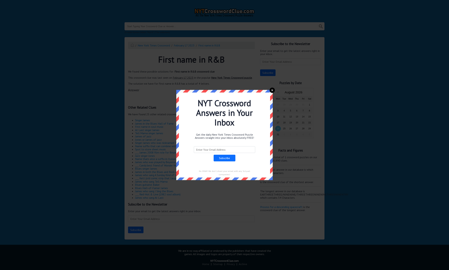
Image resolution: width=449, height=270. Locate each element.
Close (272, 90)
